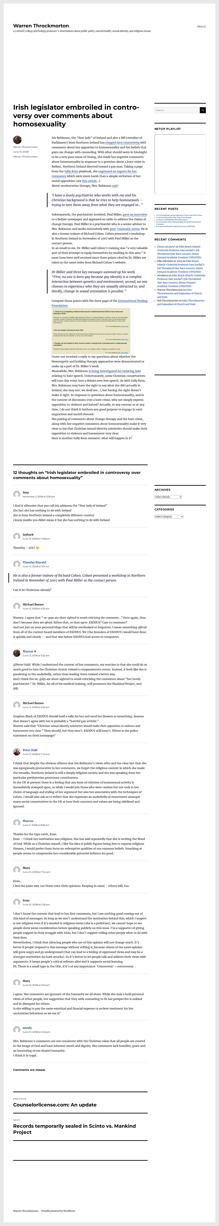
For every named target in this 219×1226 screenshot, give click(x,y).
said (115, 185)
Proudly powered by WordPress (58, 1211)
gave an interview (135, 214)
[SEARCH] (203, 110)
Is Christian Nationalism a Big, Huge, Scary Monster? (174, 217)
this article (89, 181)
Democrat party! (166, 246)
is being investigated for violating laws (115, 371)
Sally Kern (71, 171)
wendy (27, 1028)
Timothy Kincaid (34, 562)
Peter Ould (30, 750)
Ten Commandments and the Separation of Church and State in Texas (179, 215)
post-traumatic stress (125, 229)
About (201, 26)
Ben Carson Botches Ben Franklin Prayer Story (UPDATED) (175, 226)
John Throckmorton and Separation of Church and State (179, 293)
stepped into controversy (122, 142)
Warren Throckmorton (41, 26)
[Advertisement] (109, 78)
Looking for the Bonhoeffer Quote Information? (172, 220)
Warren (28, 651)
